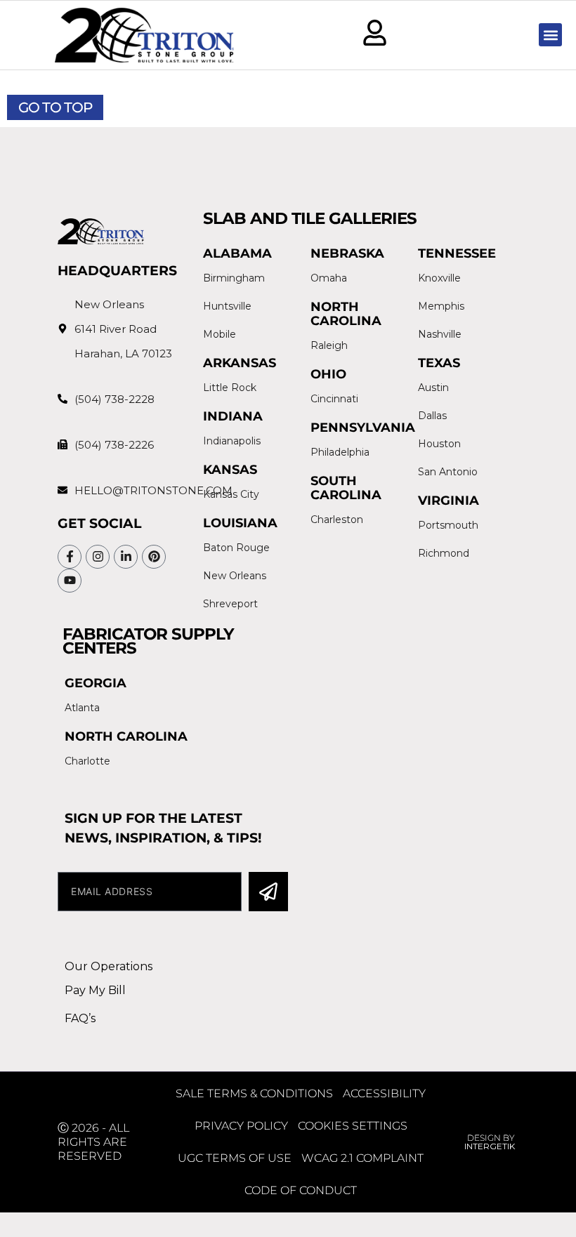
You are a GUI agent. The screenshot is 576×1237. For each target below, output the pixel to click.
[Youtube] (69, 581)
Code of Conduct (300, 1190)
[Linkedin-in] (126, 557)
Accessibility (384, 1093)
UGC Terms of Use (235, 1158)
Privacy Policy (241, 1125)
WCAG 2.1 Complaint (362, 1158)
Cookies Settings (352, 1125)
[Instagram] (98, 557)
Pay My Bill (95, 990)
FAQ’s (80, 1018)
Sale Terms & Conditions (254, 1093)
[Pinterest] (154, 557)
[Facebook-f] (69, 557)
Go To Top (55, 107)
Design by (489, 1141)
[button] (550, 34)
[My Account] (375, 33)
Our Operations (108, 966)
